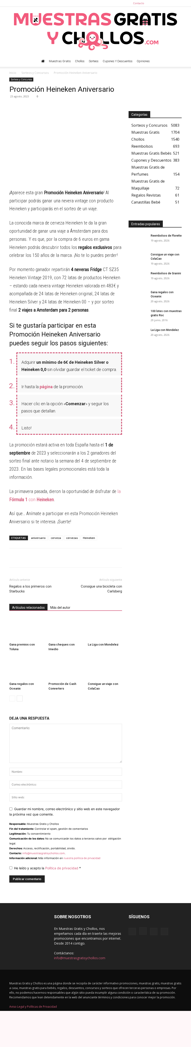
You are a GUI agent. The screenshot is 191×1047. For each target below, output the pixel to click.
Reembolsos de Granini (166, 273)
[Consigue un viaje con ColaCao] (105, 668)
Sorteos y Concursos (35, 73)
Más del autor (60, 607)
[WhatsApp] (14, 107)
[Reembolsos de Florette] (138, 240)
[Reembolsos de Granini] (138, 277)
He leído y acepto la (47, 868)
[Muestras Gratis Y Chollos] (95, 31)
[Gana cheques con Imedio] (65, 629)
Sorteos (94, 61)
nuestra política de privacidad (82, 858)
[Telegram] (24, 107)
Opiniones (143, 61)
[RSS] (170, 3)
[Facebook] (155, 3)
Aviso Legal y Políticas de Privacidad (33, 1007)
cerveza (56, 538)
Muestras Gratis (60, 61)
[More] (57, 107)
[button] (176, 61)
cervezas (72, 538)
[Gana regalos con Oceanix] (26, 668)
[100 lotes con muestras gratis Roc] (138, 315)
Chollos (80, 61)
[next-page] (20, 698)
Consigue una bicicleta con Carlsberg (101, 588)
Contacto (138, 3)
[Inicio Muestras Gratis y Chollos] (43, 61)
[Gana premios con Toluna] (26, 629)
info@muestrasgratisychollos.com (43, 853)
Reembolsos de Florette (166, 235)
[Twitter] (178, 3)
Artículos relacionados (28, 607)
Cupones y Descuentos (118, 61)
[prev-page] (12, 698)
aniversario (38, 538)
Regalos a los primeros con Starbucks (30, 588)
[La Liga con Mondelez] (105, 629)
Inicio (12, 73)
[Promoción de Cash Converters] (65, 668)
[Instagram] (162, 3)
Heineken (89, 538)
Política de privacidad (62, 868)
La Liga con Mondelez (103, 644)
